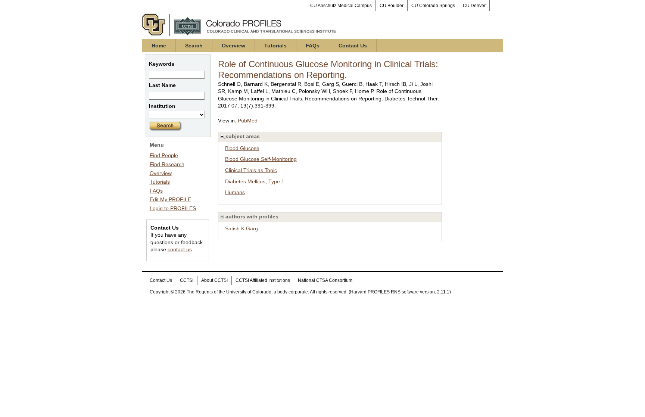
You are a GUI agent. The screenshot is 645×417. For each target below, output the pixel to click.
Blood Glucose (242, 148)
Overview (233, 46)
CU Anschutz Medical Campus (341, 5)
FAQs (313, 46)
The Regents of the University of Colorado (229, 292)
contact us (180, 249)
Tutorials (275, 46)
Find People (164, 155)
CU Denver (474, 5)
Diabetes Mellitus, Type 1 (254, 181)
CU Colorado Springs (433, 5)
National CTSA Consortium (325, 280)
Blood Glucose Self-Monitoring (261, 159)
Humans (235, 192)
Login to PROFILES (173, 208)
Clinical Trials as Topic (251, 170)
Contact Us (353, 46)
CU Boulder (391, 5)
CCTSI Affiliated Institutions (263, 280)
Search (194, 46)
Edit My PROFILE (170, 199)
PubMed (248, 121)
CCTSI (186, 280)
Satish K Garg (241, 228)
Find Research (167, 164)
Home (159, 46)
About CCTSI (214, 280)
